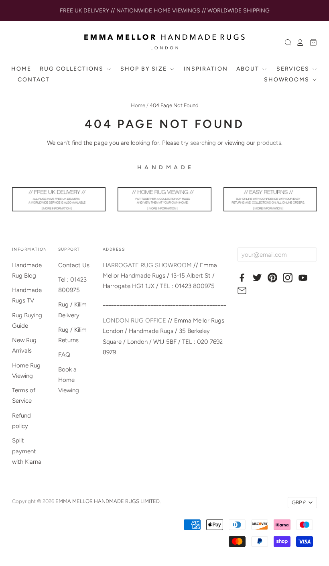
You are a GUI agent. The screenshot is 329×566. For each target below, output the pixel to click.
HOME (21, 68)
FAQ (64, 354)
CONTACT (34, 79)
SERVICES (294, 68)
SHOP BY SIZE (144, 68)
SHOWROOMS (288, 79)
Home (138, 105)
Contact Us (73, 265)
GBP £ (299, 502)
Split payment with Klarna (26, 451)
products (269, 142)
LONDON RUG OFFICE (134, 320)
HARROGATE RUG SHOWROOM (147, 265)
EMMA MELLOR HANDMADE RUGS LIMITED (107, 501)
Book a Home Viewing (68, 380)
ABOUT (248, 68)
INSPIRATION (206, 68)
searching (203, 142)
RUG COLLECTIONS (72, 68)
